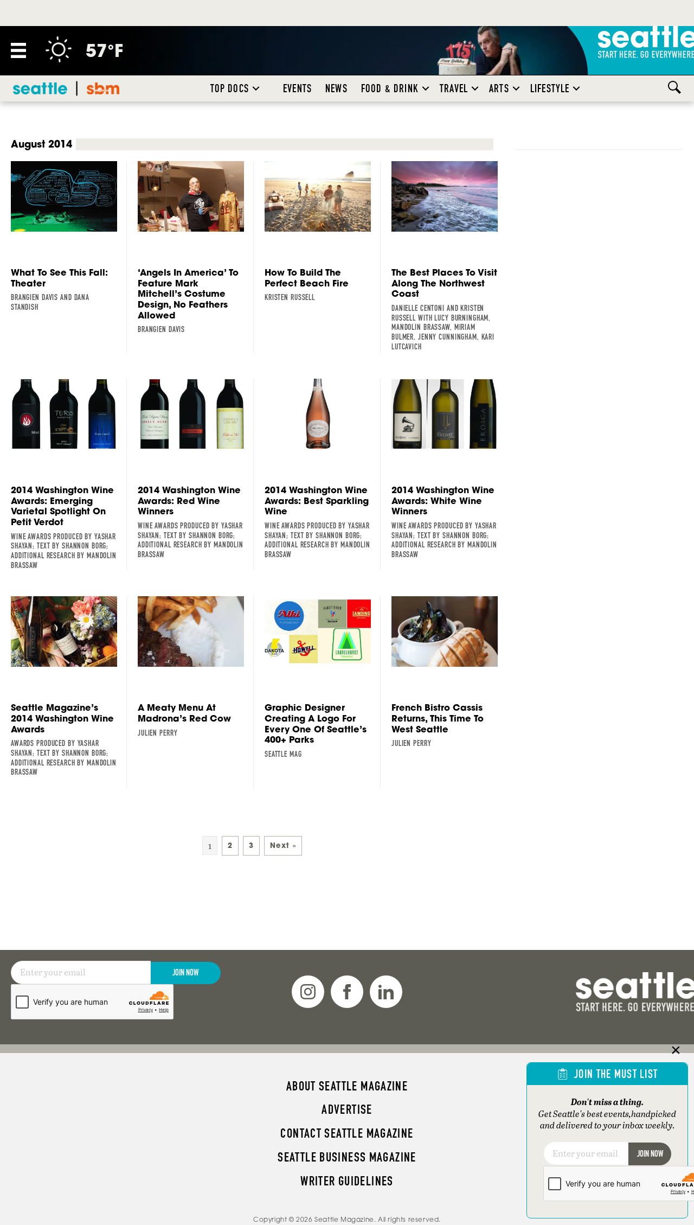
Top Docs (229, 88)
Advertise (347, 1109)
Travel (454, 88)
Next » (283, 845)
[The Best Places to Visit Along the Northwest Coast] (449, 256)
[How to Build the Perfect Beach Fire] (323, 232)
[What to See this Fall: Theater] (69, 236)
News (336, 88)
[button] (256, 88)
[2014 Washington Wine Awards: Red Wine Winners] (196, 469)
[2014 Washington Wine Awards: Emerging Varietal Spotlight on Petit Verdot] (69, 474)
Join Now (185, 972)
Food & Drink (390, 88)
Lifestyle (550, 88)
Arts (499, 88)
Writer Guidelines (347, 1181)
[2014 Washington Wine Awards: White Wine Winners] (449, 469)
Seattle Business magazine (347, 1157)
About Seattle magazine (347, 1086)
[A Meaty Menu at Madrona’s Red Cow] (196, 667)
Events (297, 88)
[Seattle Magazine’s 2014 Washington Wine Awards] (69, 686)
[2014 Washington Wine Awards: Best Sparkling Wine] (323, 469)
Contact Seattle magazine (346, 1133)
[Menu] (18, 50)
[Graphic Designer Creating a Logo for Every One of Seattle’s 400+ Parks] (323, 677)
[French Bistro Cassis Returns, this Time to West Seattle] (449, 672)
